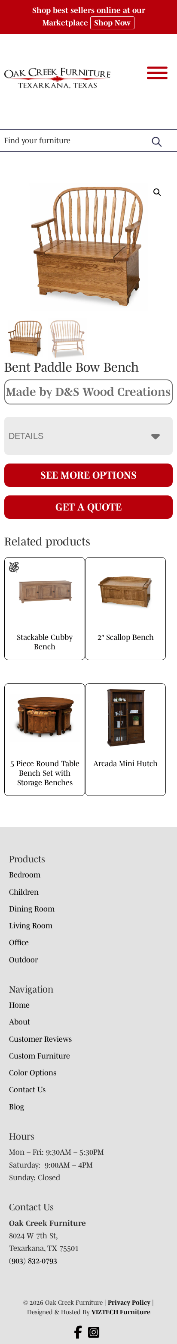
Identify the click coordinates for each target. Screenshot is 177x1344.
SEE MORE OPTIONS (88, 475)
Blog (16, 1107)
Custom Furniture (39, 1056)
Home (19, 1005)
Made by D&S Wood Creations (88, 391)
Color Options (32, 1072)
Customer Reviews (40, 1039)
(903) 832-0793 (33, 1260)
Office (19, 942)
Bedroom (24, 875)
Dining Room (32, 909)
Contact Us (27, 1089)
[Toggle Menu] (157, 72)
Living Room (30, 925)
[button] (157, 192)
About (19, 1022)
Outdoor (23, 960)
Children (24, 892)
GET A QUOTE (88, 507)
